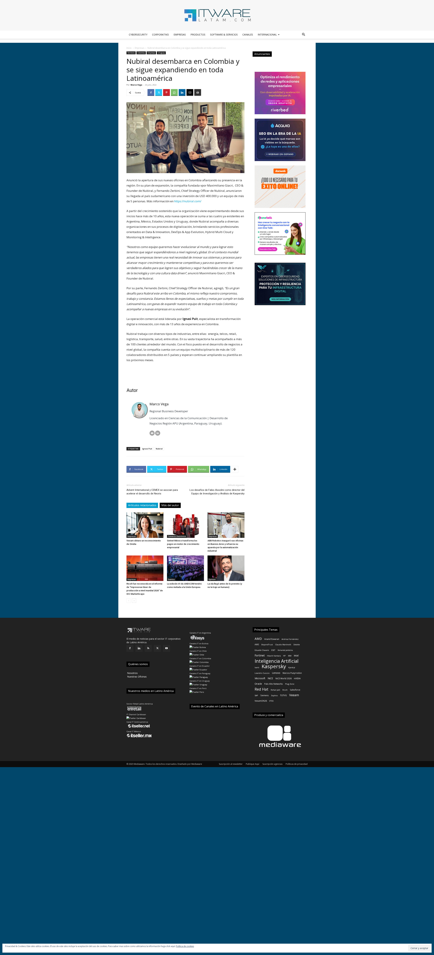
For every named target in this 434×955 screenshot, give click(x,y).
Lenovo (276, 672)
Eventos (171, 579)
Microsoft (260, 678)
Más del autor (170, 505)
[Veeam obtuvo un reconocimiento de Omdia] (144, 525)
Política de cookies (185, 946)
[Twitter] (158, 92)
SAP (256, 695)
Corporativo (160, 34)
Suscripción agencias (272, 764)
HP (284, 655)
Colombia (141, 53)
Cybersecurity (138, 34)
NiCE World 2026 (283, 678)
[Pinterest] (166, 92)
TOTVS (283, 695)
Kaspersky (274, 666)
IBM (289, 655)
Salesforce (295, 689)
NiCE (270, 678)
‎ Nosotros (132, 673)
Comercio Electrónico (177, 536)
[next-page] (134, 601)
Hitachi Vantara (274, 655)
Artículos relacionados (142, 505)
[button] (303, 34)
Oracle (258, 683)
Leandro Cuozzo (262, 673)
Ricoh (285, 690)
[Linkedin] (182, 92)
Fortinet (260, 655)
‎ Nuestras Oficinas (136, 676)
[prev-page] (128, 601)
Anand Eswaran (271, 639)
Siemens (264, 695)
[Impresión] (197, 92)
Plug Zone (289, 684)
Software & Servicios (224, 34)
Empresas (180, 34)
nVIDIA (297, 678)
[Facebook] (150, 92)
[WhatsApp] (174, 92)
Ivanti (257, 667)
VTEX (271, 701)
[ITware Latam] (217, 15)
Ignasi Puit (147, 448)
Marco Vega (136, 85)
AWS (257, 644)
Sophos (274, 695)
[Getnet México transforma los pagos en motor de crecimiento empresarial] (185, 525)
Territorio (131, 53)
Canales (247, 34)
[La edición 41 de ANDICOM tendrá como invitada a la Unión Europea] (185, 568)
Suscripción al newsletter (231, 764)
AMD (258, 638)
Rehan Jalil (275, 690)
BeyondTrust (267, 644)
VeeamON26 (261, 700)
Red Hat (261, 689)
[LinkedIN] (157, 433)
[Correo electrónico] (152, 433)
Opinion (212, 579)
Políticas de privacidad (297, 764)
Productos (198, 34)
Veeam (294, 695)
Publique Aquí (252, 764)
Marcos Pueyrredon (292, 673)
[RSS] (148, 648)
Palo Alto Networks (273, 683)
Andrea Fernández (290, 639)
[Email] (189, 92)
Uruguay (161, 53)
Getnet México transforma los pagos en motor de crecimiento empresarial (183, 544)
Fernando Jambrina (285, 650)
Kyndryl (291, 667)
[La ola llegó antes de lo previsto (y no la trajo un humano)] (226, 568)
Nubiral (159, 448)
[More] (234, 469)
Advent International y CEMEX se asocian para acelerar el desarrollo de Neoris (152, 491)
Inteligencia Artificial (277, 661)
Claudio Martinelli (283, 644)
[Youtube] (166, 648)
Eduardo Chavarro (262, 650)
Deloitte (296, 644)
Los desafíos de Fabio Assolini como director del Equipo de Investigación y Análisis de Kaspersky (217, 491)
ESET (273, 650)
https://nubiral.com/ (187, 201)
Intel (296, 655)
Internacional (267, 34)
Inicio (129, 48)
